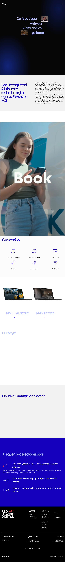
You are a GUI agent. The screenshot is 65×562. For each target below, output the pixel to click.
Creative (34, 269)
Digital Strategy (13, 257)
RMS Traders (45, 313)
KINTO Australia (17, 313)
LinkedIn (61, 556)
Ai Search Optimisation (45, 517)
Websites (55, 269)
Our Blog (32, 516)
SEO (43, 519)
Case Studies (32, 518)
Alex (33, 365)
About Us (32, 514)
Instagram (53, 556)
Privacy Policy (6, 556)
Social (13, 269)
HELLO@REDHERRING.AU (32, 541)
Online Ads (55, 257)
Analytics (44, 527)
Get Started (5, 540)
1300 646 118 (32, 540)
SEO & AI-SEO (34, 257)
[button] (62, 4)
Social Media (45, 522)
